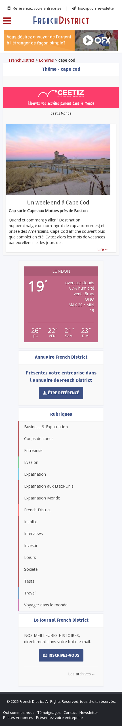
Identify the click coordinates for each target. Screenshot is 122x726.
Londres (46, 60)
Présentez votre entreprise (59, 717)
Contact (70, 712)
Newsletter (88, 712)
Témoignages (49, 712)
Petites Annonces (18, 717)
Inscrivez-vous (64, 655)
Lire (102, 249)
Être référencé (63, 393)
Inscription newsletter (96, 8)
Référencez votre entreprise (37, 8)
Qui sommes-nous (19, 712)
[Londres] (61, 20)
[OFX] (61, 40)
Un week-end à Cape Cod (58, 202)
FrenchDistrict (21, 60)
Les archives (81, 674)
